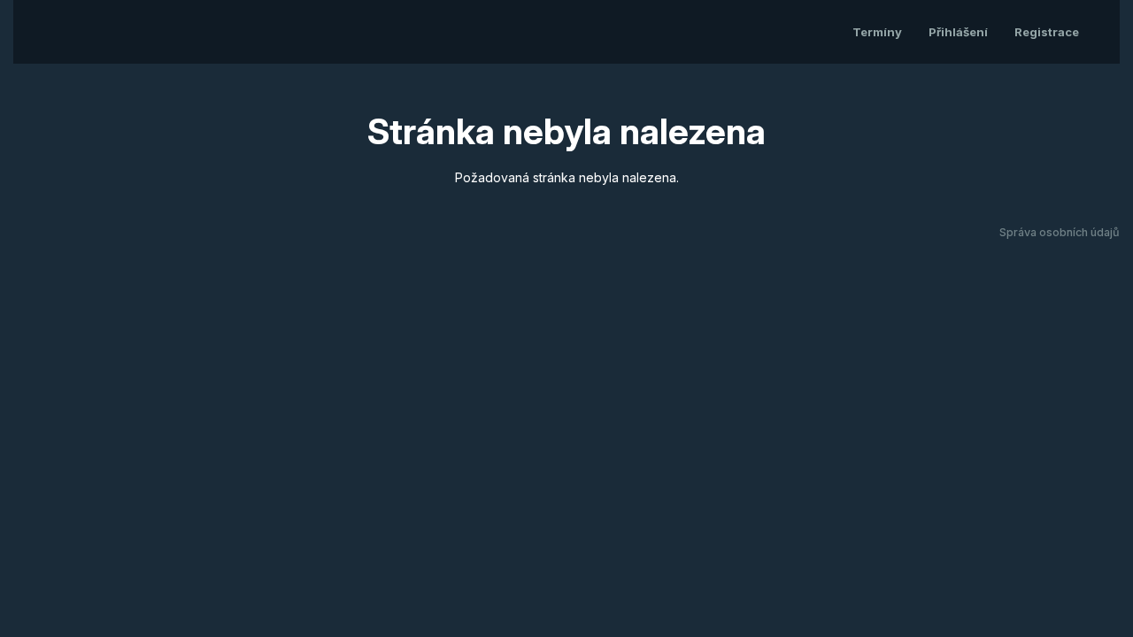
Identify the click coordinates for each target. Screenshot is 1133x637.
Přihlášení (958, 32)
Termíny (877, 32)
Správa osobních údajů (1059, 232)
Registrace (1046, 32)
